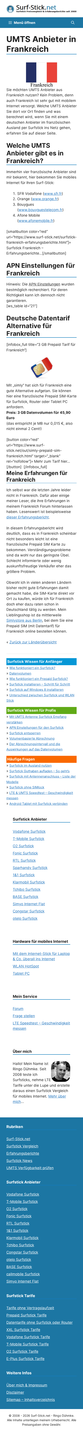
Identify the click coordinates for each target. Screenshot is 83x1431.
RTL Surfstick (24, 860)
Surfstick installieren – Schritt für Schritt (39, 684)
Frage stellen (24, 1016)
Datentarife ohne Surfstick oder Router (39, 1322)
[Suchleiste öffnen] (73, 22)
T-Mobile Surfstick (28, 839)
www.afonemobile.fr (36, 221)
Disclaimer (15, 1392)
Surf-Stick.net (18, 1139)
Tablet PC (21, 973)
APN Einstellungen (44, 284)
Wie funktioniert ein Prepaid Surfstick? (38, 679)
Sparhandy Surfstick (30, 868)
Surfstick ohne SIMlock (26, 787)
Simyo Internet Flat (29, 904)
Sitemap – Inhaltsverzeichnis (30, 1400)
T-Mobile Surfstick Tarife (27, 1344)
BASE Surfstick (25, 897)
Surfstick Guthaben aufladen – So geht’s (39, 771)
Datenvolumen (20, 673)
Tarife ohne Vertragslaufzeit (30, 1308)
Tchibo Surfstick (26, 889)
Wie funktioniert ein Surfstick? (32, 668)
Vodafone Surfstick (29, 831)
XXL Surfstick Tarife (23, 1330)
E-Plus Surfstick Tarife (25, 1359)
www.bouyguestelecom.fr (40, 210)
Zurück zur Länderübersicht (33, 642)
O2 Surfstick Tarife (22, 1351)
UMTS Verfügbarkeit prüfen (30, 1168)
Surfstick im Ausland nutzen (30, 765)
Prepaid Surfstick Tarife (26, 1315)
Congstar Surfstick (28, 911)
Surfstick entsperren (25, 733)
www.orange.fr (44, 199)
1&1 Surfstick (24, 875)
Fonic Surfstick (25, 853)
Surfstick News (19, 1161)
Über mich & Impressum (26, 1385)
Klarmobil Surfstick (29, 882)
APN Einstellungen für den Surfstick (36, 728)
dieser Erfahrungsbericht (27, 517)
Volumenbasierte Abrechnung (31, 738)
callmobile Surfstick (23, 1274)
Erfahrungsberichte (22, 1153)
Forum (18, 1009)
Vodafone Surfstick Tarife (28, 1337)
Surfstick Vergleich (22, 1146)
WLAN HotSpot (26, 966)
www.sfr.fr (53, 193)
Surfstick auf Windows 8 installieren (36, 690)
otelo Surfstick (25, 918)
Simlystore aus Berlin (24, 620)
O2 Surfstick (23, 846)
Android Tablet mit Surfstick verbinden (38, 804)
